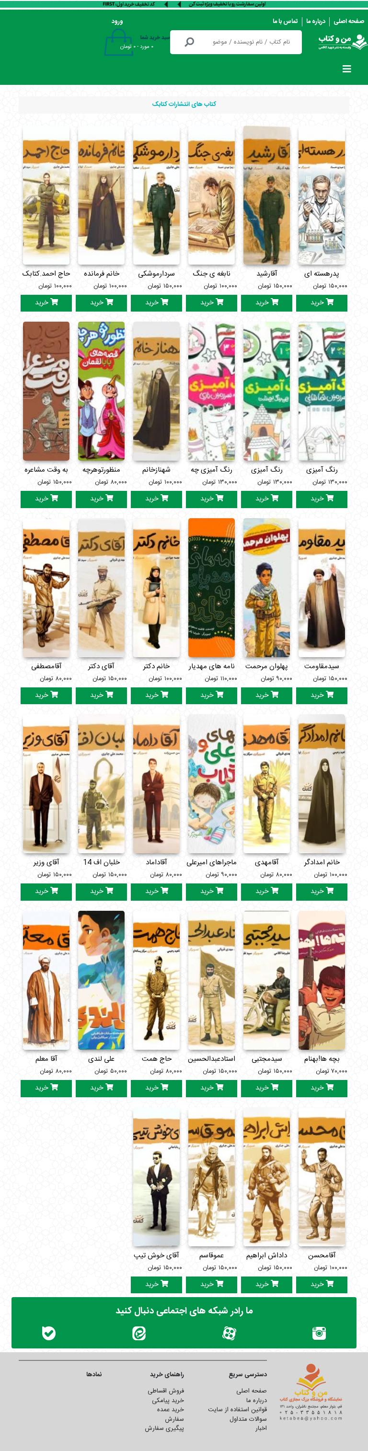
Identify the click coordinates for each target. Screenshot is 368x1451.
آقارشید (266, 274)
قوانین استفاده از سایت (237, 1410)
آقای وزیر (46, 863)
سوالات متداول (248, 1419)
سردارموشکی (156, 274)
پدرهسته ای (321, 274)
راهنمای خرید (167, 1375)
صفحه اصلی (349, 21)
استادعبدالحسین (211, 1059)
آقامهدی (267, 863)
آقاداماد (156, 863)
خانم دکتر (156, 667)
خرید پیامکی (168, 1400)
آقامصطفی (46, 667)
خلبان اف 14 (101, 863)
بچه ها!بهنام (322, 1059)
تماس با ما (285, 21)
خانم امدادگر (322, 863)
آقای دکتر (101, 667)
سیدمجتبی (267, 1059)
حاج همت (157, 1059)
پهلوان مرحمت (266, 667)
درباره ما (315, 21)
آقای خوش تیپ (156, 1256)
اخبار (261, 1428)
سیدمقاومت (321, 667)
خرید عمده (170, 1410)
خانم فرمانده (101, 274)
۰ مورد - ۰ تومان (136, 47)
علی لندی (101, 1059)
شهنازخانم (156, 470)
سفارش (174, 1419)
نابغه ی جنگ (211, 274)
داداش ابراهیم (266, 1256)
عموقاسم (211, 1256)
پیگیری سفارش (164, 1428)
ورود (117, 21)
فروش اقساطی (166, 1391)
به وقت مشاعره (46, 470)
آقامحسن (322, 1256)
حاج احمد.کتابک (46, 274)
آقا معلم (46, 1059)
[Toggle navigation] (347, 71)
